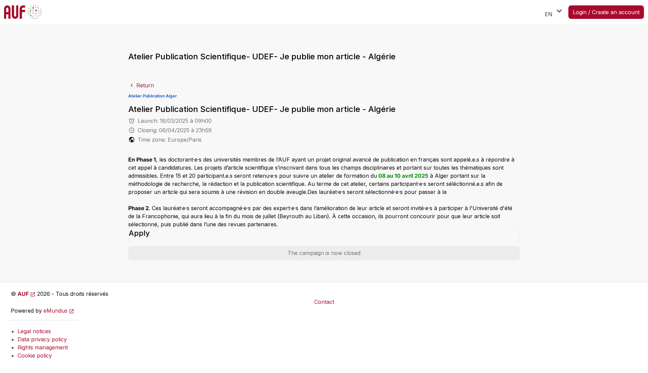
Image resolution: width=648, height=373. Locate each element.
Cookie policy (35, 355)
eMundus (56, 310)
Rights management (43, 347)
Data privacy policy (42, 339)
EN (554, 12)
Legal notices (34, 331)
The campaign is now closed (324, 253)
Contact (324, 301)
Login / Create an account (606, 12)
